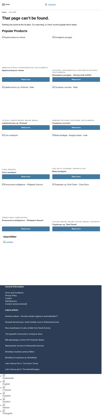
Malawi (28, 120)
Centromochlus (69, 70)
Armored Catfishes (61, 120)
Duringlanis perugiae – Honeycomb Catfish (71, 75)
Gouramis (67, 168)
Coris (4, 169)
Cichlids (6, 120)
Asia (54, 168)
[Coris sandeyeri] (26, 150)
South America (41, 67)
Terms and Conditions (14, 293)
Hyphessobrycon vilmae (13, 70)
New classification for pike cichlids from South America (28, 328)
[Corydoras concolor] (76, 102)
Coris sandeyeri (9, 172)
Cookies (8, 298)
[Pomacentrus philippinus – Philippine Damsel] (26, 199)
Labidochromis (17, 120)
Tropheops (95, 221)
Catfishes (56, 70)
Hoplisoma (75, 120)
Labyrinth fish (79, 168)
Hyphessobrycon (26, 67)
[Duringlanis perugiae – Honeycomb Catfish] (76, 52)
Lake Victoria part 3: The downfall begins (22, 369)
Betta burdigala (59, 171)
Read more (25, 79)
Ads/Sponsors (11, 301)
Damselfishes (8, 217)
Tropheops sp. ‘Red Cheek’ (64, 225)
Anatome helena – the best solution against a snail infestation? (31, 316)
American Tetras (9, 67)
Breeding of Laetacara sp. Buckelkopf (21, 357)
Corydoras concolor (61, 123)
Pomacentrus (21, 217)
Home (4, 12)
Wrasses (12, 169)
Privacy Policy (11, 295)
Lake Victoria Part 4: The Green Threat (21, 363)
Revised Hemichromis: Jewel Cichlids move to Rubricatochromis (32, 322)
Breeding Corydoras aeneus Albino (19, 352)
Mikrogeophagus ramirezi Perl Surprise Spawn (24, 340)
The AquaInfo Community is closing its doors (23, 334)
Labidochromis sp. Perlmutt (14, 123)
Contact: (16, 304)
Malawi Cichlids (75, 221)
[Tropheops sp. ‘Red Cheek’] (76, 201)
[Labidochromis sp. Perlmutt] (26, 102)
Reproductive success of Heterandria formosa (24, 346)
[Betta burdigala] (76, 150)
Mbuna (35, 120)
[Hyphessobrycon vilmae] (26, 50)
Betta (59, 168)
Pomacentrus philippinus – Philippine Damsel (22, 220)
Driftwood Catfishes (87, 70)
